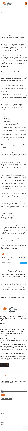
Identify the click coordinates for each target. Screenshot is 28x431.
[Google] (11, 399)
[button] (26, 3)
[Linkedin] (2, 399)
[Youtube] (4, 399)
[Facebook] (6, 399)
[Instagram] (9, 399)
